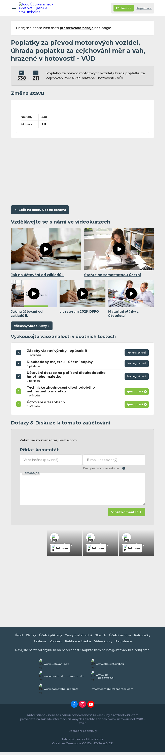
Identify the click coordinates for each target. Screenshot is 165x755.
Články (31, 635)
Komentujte (31, 472)
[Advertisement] (82, 170)
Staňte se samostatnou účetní (112, 275)
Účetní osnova (120, 635)
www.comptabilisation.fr (61, 689)
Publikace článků (78, 641)
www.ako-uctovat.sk (110, 664)
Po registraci (137, 353)
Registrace (144, 8)
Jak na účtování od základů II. (27, 314)
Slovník (100, 635)
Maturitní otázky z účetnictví (123, 314)
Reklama (39, 641)
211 (36, 78)
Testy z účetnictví (78, 635)
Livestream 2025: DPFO (79, 311)
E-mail (102, 460)
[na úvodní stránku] (36, 8)
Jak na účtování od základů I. (37, 275)
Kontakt (56, 641)
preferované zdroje (77, 28)
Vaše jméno (41, 460)
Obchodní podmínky (82, 730)
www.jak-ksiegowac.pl (105, 676)
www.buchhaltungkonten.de (64, 676)
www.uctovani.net (56, 664)
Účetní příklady (50, 635)
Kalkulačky (142, 635)
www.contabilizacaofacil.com (112, 689)
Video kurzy (103, 641)
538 (21, 78)
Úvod (19, 635)
